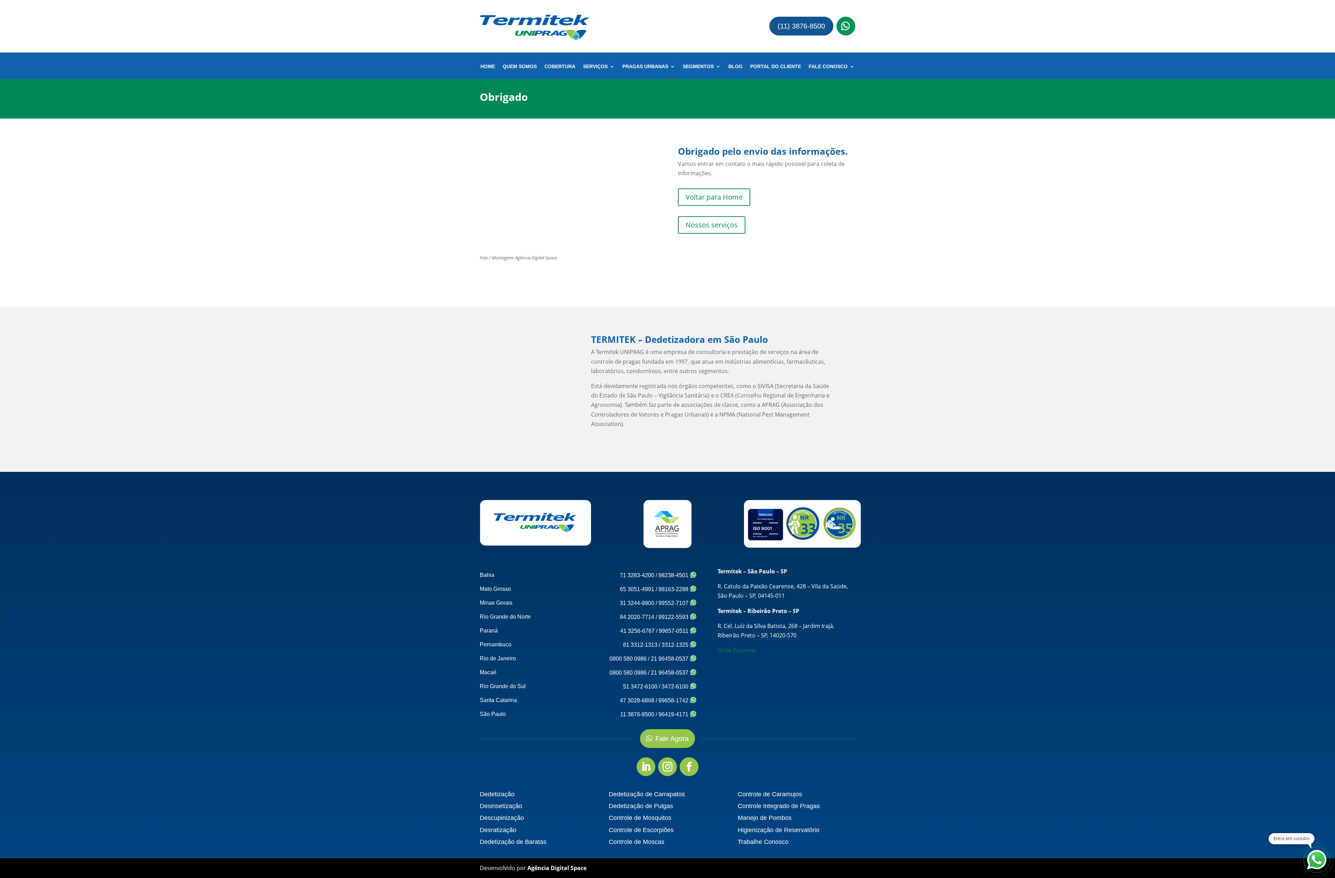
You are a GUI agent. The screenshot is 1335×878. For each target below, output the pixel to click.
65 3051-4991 (637, 589)
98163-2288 (674, 589)
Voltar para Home (714, 197)
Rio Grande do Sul (503, 686)
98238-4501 (674, 575)
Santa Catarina (498, 700)
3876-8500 (47, 15)
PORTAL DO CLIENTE (775, 66)
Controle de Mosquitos (640, 817)
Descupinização (502, 817)
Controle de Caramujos (770, 794)
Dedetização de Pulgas (641, 806)
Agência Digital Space (556, 868)
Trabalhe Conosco (763, 841)
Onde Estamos (737, 650)
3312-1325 (676, 645)
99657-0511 (674, 631)
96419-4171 (674, 714)
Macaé (488, 672)
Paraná (489, 631)
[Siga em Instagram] (667, 766)
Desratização (498, 830)
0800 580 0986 (628, 659)
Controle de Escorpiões (641, 830)
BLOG (735, 66)
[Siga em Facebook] (689, 766)
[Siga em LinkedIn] (646, 766)
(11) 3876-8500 (801, 26)
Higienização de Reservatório (778, 830)
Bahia (487, 575)
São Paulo (493, 714)
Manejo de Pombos (765, 817)
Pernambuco (495, 644)
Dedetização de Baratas (513, 841)
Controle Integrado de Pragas (779, 806)
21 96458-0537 (670, 659)
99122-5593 (674, 617)
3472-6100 (676, 687)
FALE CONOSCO (828, 66)
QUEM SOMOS (520, 66)
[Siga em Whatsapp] (845, 26)
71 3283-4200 (637, 575)
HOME (487, 66)
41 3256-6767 (637, 631)
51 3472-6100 (640, 687)
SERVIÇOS (595, 66)
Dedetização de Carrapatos (647, 794)
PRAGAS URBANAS (645, 66)
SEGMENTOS (698, 66)
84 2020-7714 (637, 617)
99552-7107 (674, 603)
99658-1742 (674, 700)
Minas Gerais (496, 603)
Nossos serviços (712, 224)
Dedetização (497, 794)
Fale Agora (672, 738)
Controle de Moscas (636, 841)
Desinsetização (501, 806)
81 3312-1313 (640, 645)
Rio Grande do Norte (505, 617)
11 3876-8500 (637, 714)
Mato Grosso (495, 589)
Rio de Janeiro (498, 658)
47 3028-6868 (637, 700)
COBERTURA (559, 66)
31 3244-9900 (637, 603)
